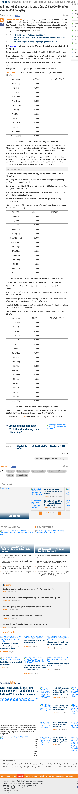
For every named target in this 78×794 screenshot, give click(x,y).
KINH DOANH (69, 776)
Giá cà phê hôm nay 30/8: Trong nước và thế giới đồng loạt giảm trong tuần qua (52, 567)
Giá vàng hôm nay (8, 764)
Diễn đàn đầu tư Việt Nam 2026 (68, 767)
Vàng (35, 2)
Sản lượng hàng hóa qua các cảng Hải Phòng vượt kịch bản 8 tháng (57, 643)
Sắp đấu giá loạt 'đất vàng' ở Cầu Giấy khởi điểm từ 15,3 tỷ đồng (60, 740)
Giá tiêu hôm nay (69, 764)
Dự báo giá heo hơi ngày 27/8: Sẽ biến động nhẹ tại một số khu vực (53, 491)
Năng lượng (16, 2)
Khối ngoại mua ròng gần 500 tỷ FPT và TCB (36, 746)
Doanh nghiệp (7, 600)
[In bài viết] (64, 15)
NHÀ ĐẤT (42, 776)
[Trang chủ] (2, 20)
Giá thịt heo (22, 417)
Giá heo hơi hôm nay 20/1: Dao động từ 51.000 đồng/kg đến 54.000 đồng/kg (40, 447)
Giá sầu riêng (18, 767)
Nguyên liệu (27, 2)
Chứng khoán (27, 673)
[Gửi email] (67, 15)
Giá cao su (41, 767)
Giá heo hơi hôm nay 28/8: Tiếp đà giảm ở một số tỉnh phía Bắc (17, 562)
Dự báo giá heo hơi (22, 475)
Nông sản (42, 2)
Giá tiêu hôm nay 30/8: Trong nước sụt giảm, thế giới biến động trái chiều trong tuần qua (52, 562)
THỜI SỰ (7, 776)
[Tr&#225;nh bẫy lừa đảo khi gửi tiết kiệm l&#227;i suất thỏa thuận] (35, 637)
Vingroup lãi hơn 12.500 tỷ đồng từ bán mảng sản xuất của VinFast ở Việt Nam (31, 598)
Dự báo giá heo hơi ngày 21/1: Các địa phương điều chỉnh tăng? (24, 429)
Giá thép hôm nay (8, 767)
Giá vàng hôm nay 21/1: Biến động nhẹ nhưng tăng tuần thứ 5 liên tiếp (35, 42)
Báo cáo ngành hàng (55, 2)
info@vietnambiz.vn (12, 790)
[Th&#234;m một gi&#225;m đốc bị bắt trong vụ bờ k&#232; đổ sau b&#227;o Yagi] (58, 659)
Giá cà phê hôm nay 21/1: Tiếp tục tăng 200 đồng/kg (30, 35)
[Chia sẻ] (2, 24)
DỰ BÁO (14, 776)
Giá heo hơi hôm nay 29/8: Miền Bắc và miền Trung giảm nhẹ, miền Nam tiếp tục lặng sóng (15, 549)
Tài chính (26, 646)
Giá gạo (34, 767)
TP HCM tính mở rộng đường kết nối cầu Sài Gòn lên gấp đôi (25, 624)
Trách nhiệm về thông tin (9, 792)
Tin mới (7, 585)
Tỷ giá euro (43, 764)
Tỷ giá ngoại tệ (19, 764)
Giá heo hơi (10, 73)
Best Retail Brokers (51, 767)
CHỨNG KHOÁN (50, 776)
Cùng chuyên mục (45, 527)
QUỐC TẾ (27, 776)
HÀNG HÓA (21, 776)
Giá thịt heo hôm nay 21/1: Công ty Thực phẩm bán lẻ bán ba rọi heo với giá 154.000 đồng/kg (39, 38)
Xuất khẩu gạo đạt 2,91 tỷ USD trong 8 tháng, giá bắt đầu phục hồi (50, 550)
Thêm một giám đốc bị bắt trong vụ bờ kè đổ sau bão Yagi (58, 665)
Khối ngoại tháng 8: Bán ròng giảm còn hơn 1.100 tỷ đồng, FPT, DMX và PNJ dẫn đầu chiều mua (35, 667)
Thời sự (5, 592)
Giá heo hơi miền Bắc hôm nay (57, 471)
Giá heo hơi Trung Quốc (38, 471)
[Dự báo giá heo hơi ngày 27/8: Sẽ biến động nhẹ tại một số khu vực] (37, 492)
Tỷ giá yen (35, 764)
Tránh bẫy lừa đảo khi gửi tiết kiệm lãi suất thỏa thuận (34, 642)
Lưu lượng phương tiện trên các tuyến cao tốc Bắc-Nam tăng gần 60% (28, 589)
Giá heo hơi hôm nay (14, 19)
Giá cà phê (59, 764)
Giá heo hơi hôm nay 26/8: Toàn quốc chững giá (53, 502)
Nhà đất (55, 745)
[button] (40, 513)
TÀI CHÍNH (34, 776)
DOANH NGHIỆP (60, 776)
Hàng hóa (5, 2)
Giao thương (70, 2)
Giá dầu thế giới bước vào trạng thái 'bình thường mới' (52, 556)
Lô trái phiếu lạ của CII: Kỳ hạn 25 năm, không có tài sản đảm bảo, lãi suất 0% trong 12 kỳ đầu (10, 646)
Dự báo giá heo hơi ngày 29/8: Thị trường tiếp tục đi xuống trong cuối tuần (18, 556)
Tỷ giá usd (28, 764)
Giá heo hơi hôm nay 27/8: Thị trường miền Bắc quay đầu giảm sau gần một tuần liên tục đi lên (16, 567)
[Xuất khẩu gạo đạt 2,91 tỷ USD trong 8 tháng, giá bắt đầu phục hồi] (52, 541)
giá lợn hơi (10, 475)
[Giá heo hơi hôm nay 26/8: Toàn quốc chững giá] (37, 504)
